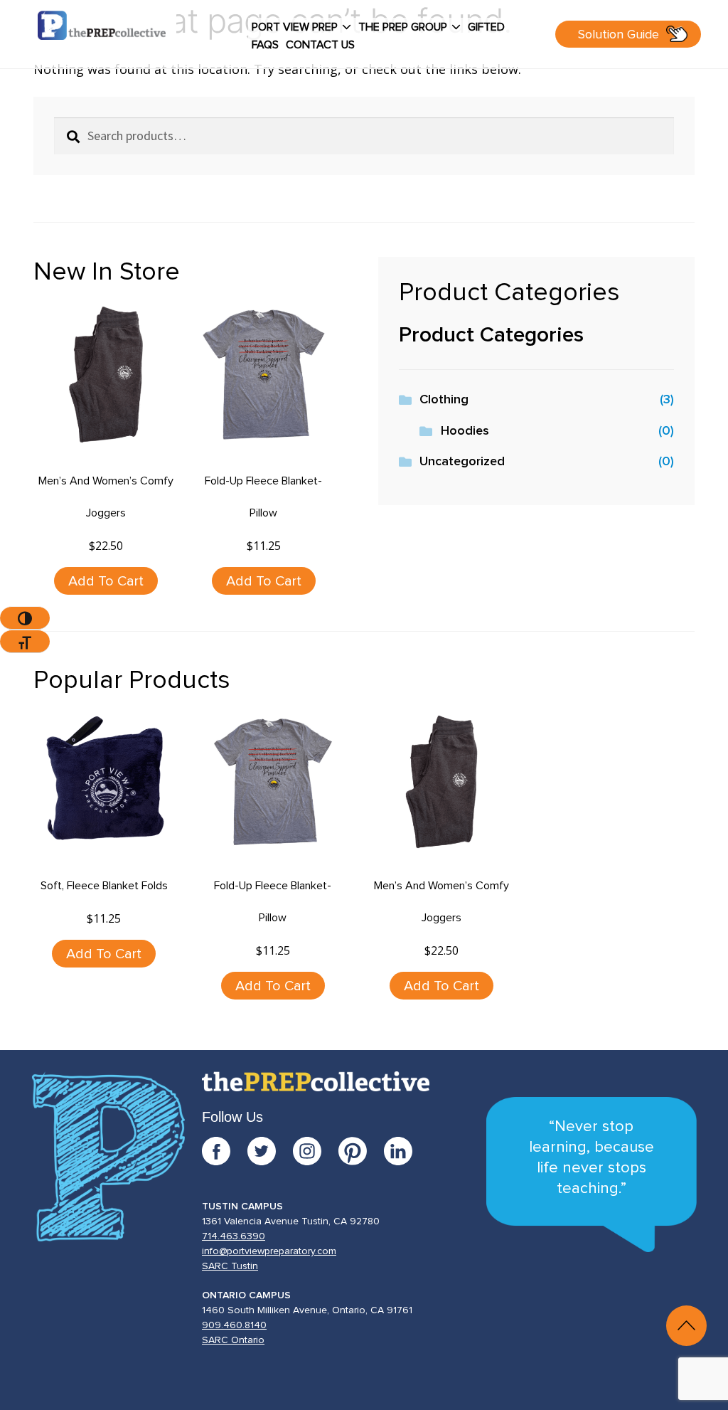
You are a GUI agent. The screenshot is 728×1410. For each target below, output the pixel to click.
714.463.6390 (233, 1236)
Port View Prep (295, 27)
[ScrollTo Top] (686, 1325)
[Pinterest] (361, 1151)
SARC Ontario (233, 1340)
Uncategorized (462, 461)
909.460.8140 (234, 1325)
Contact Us (320, 45)
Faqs (265, 45)
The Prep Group (402, 27)
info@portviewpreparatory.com (269, 1251)
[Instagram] (315, 1151)
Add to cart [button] (106, 581)
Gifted (486, 27)
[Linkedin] (398, 1151)
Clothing (444, 399)
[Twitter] (270, 1151)
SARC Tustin (230, 1266)
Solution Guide (618, 34)
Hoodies (465, 431)
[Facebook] (224, 1151)
